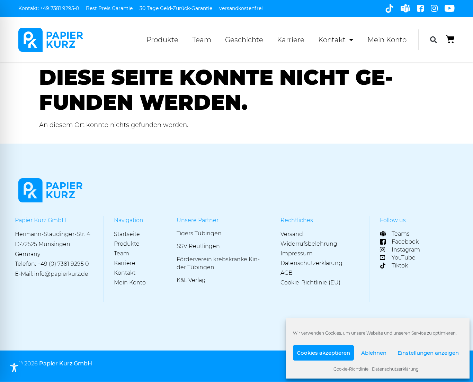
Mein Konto (387, 40)
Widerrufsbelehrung (308, 243)
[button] (433, 40)
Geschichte (244, 40)
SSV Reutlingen (198, 246)
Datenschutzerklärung (395, 369)
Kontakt (332, 40)
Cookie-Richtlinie (350, 369)
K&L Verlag (191, 280)
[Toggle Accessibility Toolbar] (14, 368)
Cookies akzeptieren (323, 352)
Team (201, 40)
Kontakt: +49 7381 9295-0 (48, 8)
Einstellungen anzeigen (428, 352)
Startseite (127, 234)
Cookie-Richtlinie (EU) (310, 282)
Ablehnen (373, 352)
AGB (286, 273)
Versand (291, 234)
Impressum (296, 253)
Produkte (162, 40)
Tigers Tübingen (199, 233)
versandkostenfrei (241, 8)
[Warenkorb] (450, 39)
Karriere (290, 40)
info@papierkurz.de (61, 274)
